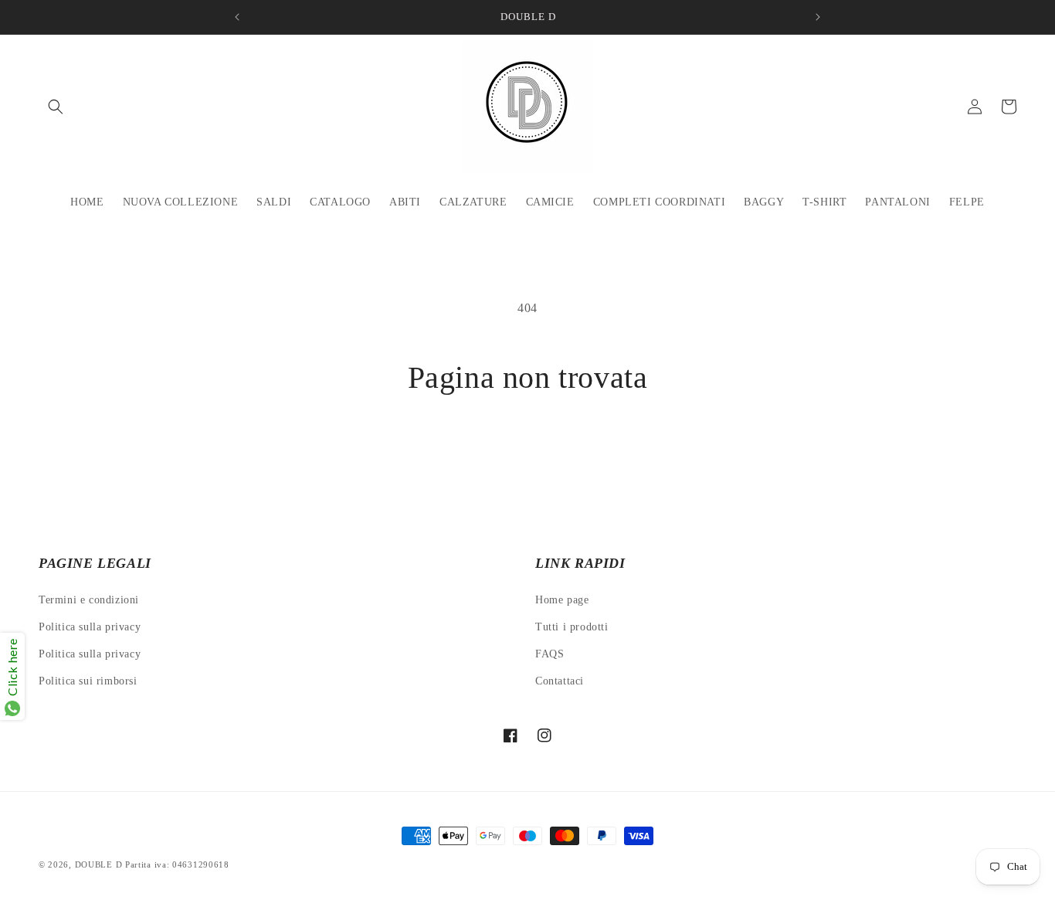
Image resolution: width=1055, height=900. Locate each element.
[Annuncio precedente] (237, 17)
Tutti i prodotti (572, 627)
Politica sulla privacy (90, 627)
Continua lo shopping (528, 455)
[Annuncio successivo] (818, 17)
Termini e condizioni (89, 600)
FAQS (549, 654)
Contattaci (559, 681)
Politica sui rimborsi (88, 681)
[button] (56, 107)
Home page (562, 600)
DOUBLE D (100, 864)
